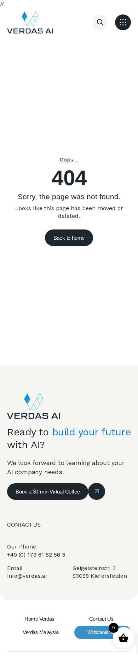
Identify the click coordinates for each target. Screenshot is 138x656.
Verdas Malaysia (41, 632)
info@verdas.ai (27, 575)
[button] (123, 22)
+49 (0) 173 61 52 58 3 (36, 554)
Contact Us (101, 619)
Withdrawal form (102, 632)
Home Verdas (39, 619)
